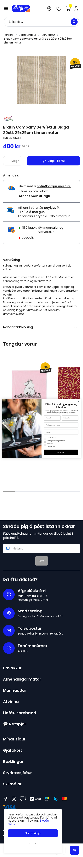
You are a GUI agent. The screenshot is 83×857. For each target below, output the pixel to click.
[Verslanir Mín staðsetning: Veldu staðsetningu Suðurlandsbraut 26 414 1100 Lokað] (49, 8)
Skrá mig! (61, 452)
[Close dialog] (78, 401)
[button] (6, 8)
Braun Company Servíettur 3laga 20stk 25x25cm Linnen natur (38, 40)
